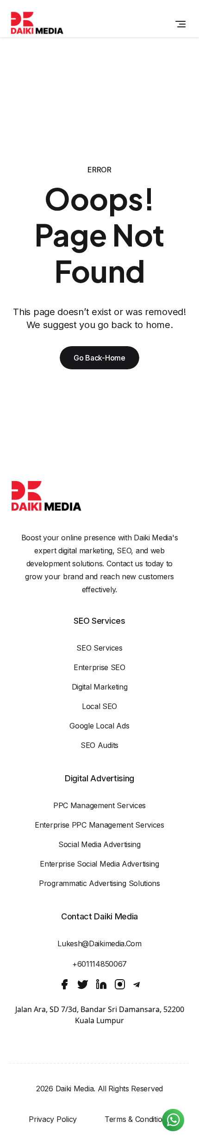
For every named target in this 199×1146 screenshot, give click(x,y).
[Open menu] (180, 24)
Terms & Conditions (137, 1119)
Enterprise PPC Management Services (99, 824)
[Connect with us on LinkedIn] (101, 984)
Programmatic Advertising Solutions (99, 883)
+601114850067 (99, 964)
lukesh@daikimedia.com (99, 943)
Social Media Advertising (99, 844)
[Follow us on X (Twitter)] (82, 984)
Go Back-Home (99, 357)
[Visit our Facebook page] (64, 984)
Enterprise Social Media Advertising (99, 863)
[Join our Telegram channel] (136, 984)
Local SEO (99, 706)
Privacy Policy (53, 1119)
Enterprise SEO (99, 667)
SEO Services (99, 647)
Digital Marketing (100, 686)
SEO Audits (99, 745)
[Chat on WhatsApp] (173, 1120)
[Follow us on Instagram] (119, 984)
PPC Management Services (99, 805)
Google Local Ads (99, 725)
